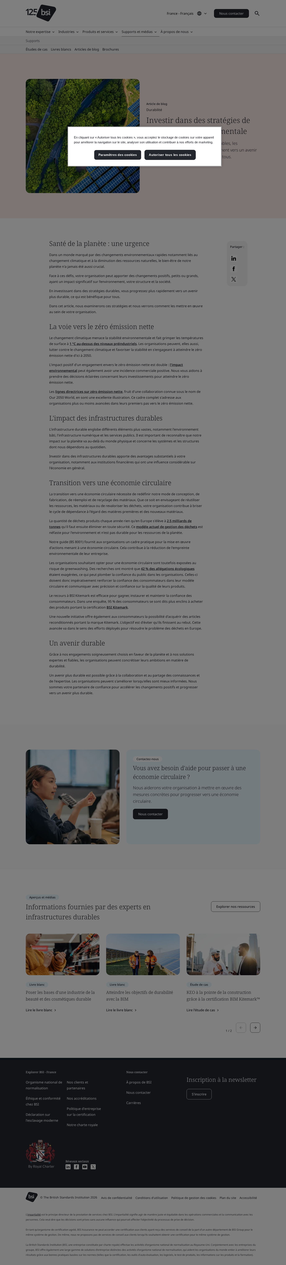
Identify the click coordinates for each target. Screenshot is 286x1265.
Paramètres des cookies (117, 155)
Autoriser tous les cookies (170, 155)
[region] (145, 146)
